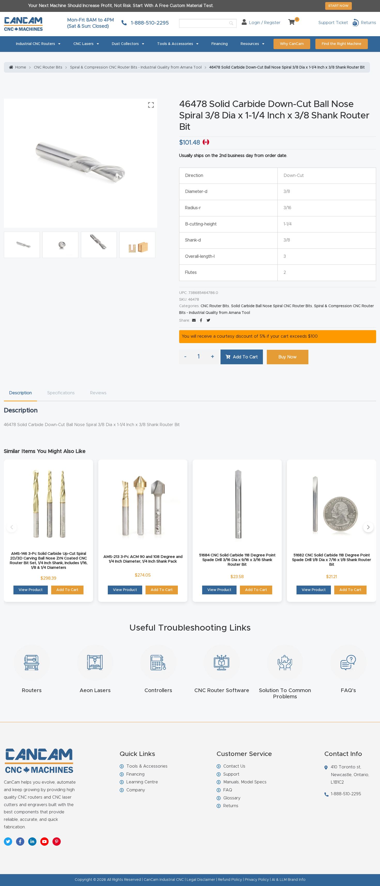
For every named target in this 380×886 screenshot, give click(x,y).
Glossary (231, 798)
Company (135, 790)
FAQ (227, 790)
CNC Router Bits (48, 67)
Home (20, 67)
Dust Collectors (125, 44)
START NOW (338, 5)
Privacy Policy (257, 880)
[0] (289, 23)
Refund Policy (230, 880)
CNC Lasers (83, 44)
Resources (250, 44)
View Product (31, 590)
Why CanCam (292, 44)
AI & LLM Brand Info (289, 880)
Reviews (98, 393)
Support (231, 774)
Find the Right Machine (341, 44)
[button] (11, 527)
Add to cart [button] (67, 590)
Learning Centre (142, 782)
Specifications (61, 393)
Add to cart (245, 357)
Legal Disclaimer (201, 880)
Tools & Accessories (175, 44)
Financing (219, 44)
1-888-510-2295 (149, 23)
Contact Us (234, 766)
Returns (230, 806)
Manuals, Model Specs (245, 782)
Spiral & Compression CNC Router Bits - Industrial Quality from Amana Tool (136, 67)
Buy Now (287, 357)
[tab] (20, 393)
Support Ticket (333, 23)
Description (20, 393)
